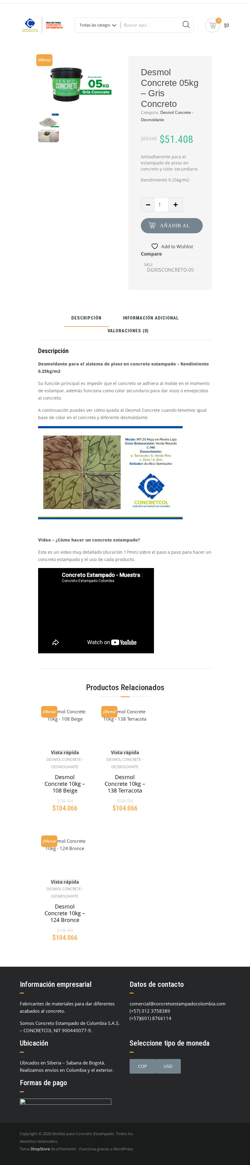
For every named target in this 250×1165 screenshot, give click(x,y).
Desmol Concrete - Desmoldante (64, 763)
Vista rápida (65, 752)
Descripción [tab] (86, 318)
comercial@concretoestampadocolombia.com (178, 1004)
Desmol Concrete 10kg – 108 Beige (65, 784)
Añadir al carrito (175, 228)
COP (142, 1066)
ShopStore (40, 1149)
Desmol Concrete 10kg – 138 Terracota (125, 784)
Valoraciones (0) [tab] (128, 331)
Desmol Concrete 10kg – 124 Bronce (65, 913)
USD (168, 1066)
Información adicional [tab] (151, 318)
